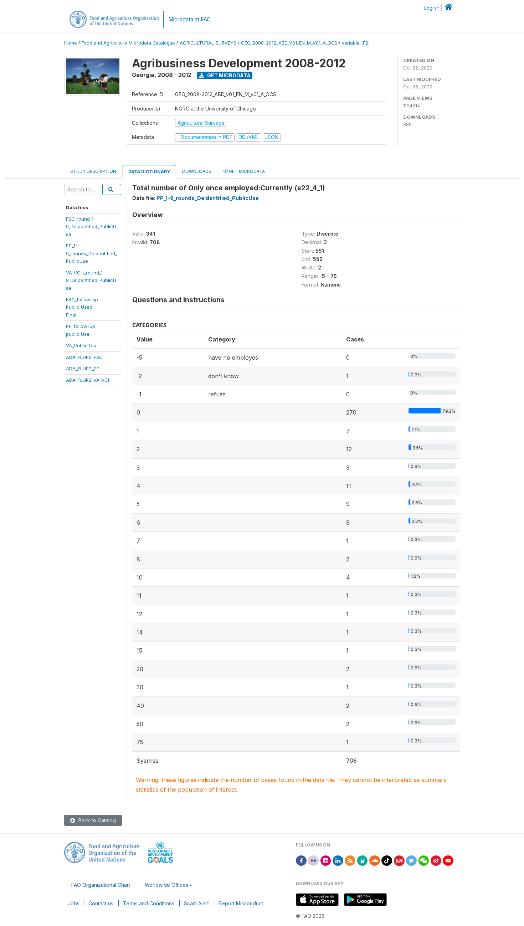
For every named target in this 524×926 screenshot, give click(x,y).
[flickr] (313, 860)
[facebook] (301, 860)
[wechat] (423, 860)
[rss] (350, 860)
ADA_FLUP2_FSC (84, 357)
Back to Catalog (96, 820)
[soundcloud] (374, 860)
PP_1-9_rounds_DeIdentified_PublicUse (91, 253)
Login (430, 8)
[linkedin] (338, 860)
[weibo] (436, 860)
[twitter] (411, 860)
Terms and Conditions (148, 903)
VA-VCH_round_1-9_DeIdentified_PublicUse (91, 280)
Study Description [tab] (93, 171)
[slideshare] (362, 860)
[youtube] (448, 860)
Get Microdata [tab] (246, 171)
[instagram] (325, 860)
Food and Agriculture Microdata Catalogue (128, 43)
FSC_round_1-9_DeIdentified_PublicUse (91, 226)
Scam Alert (196, 903)
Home (70, 43)
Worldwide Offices (166, 885)
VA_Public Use (82, 345)
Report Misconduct (241, 903)
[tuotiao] (399, 860)
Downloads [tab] (196, 171)
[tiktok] (386, 860)
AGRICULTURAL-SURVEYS (208, 43)
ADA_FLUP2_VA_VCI (87, 380)
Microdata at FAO (189, 19)
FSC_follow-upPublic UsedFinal (82, 307)
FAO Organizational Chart (100, 885)
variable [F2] (356, 43)
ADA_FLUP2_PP (82, 368)
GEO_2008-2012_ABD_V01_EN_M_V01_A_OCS (289, 43)
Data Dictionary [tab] (149, 171)
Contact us (100, 903)
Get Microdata (228, 75)
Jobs (73, 903)
